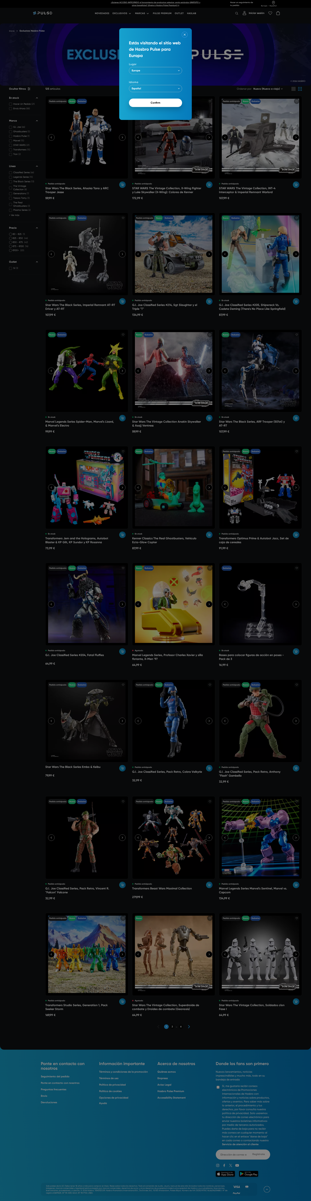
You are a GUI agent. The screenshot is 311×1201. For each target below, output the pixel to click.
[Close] (184, 34)
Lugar (133, 64)
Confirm (155, 102)
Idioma (133, 82)
